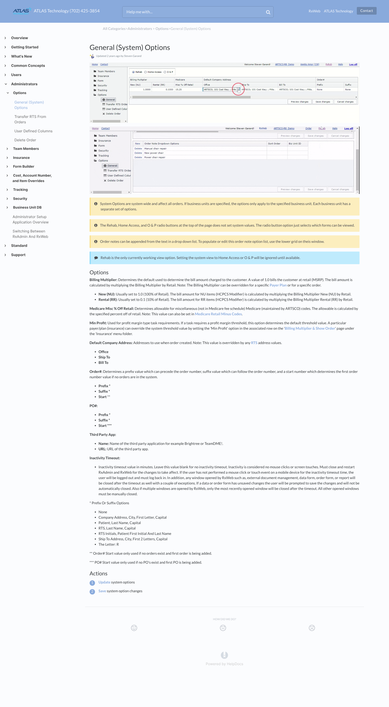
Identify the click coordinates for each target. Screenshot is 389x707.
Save (102, 591)
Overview (19, 38)
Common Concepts (28, 65)
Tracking (20, 189)
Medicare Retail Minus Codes (218, 314)
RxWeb (314, 11)
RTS (254, 343)
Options (20, 93)
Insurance (21, 157)
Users (16, 74)
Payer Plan (278, 285)
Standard (19, 245)
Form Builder (23, 166)
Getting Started (24, 47)
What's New (21, 56)
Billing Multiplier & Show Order (310, 328)
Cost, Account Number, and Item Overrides (32, 178)
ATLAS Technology (338, 11)
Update (105, 582)
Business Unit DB (27, 207)
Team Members (26, 148)
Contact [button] (366, 11)
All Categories (114, 29)
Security (20, 198)
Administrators (24, 84)
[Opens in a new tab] (224, 655)
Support (18, 254)
